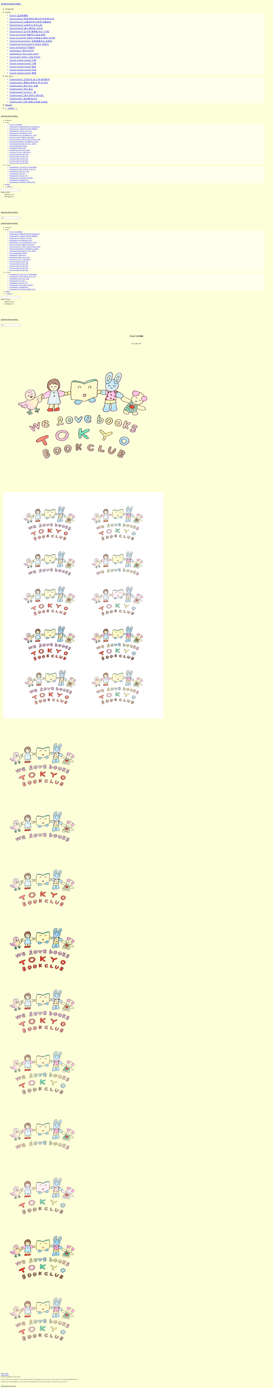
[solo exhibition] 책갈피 (22, 47)
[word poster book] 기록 (22, 63)
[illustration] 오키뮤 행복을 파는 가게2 (29, 31)
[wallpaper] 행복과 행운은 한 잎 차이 (28, 82)
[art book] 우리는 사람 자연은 (25, 57)
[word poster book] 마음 (22, 69)
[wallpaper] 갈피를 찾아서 (23, 98)
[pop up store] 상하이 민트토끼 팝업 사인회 (32, 37)
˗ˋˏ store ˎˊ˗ (11, 108)
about (8, 104)
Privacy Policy (5, 1375)
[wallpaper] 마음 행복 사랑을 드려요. (28, 101)
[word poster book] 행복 (22, 72)
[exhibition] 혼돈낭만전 (21, 50)
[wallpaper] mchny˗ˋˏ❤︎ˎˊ (23, 92)
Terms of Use (4, 1373)
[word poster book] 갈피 (22, 66)
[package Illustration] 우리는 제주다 (29, 44)
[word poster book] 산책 (22, 60)
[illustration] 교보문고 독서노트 (25, 25)
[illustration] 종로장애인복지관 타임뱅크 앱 (31, 18)
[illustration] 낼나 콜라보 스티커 (26, 28)
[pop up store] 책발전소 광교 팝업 (27, 34)
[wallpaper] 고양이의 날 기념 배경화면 (29, 79)
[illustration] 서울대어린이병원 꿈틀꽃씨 (30, 21)
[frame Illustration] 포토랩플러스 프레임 (30, 41)
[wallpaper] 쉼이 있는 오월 (23, 85)
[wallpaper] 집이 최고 (21, 88)
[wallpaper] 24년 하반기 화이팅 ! (26, 95)
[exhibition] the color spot (24, 53)
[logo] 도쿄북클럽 (18, 15)
